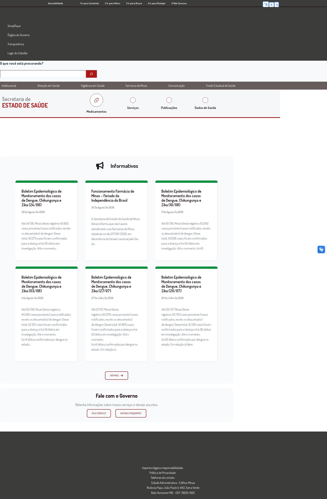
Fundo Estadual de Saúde (220, 86)
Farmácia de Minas (136, 86)
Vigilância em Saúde (92, 86)
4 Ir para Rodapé (156, 3)
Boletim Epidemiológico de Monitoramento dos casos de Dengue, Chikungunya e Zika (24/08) (42, 198)
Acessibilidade (55, 3)
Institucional (9, 86)
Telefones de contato (163, 478)
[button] (116, 375)
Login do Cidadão (18, 53)
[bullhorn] (100, 165)
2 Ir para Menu (112, 3)
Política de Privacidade (162, 473)
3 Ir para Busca (134, 3)
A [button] (266, 4)
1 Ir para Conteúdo (89, 3)
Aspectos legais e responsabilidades (162, 468)
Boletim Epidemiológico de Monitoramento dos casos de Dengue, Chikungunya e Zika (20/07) (181, 284)
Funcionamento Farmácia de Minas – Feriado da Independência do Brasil (112, 196)
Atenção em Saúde (48, 86)
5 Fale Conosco (179, 3)
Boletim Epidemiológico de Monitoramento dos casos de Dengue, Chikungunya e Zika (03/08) (42, 284)
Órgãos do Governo (19, 35)
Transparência (16, 44)
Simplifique (14, 26)
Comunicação (176, 86)
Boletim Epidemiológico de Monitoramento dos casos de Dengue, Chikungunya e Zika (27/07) (111, 284)
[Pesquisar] (91, 74)
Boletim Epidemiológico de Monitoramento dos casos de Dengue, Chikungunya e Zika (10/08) (181, 198)
